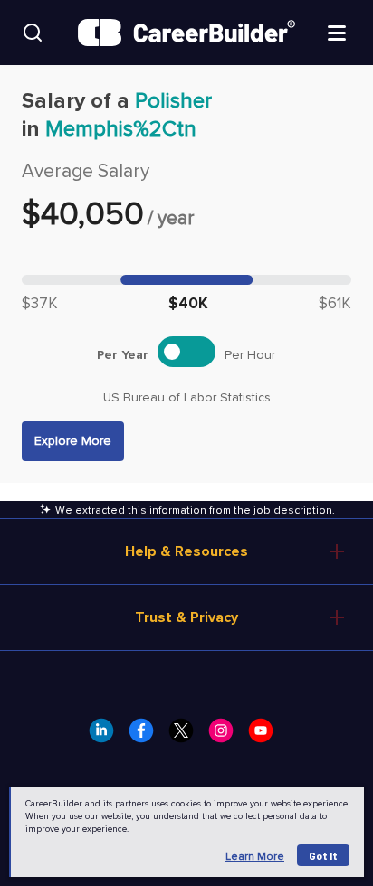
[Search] (32, 32)
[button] (73, 441)
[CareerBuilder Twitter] (186, 736)
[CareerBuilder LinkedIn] (107, 736)
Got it (323, 855)
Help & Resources (186, 551)
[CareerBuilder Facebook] (147, 736)
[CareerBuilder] (186, 32)
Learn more (254, 856)
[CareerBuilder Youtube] (266, 736)
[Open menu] (336, 31)
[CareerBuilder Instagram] (226, 736)
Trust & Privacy (186, 617)
